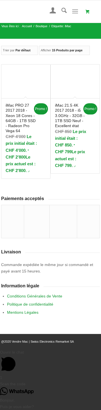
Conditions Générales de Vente (34, 296)
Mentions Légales (22, 312)
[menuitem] (50, 11)
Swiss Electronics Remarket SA (52, 341)
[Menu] (75, 11)
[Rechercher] (61, 11)
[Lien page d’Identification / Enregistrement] (50, 11)
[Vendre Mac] (40, 11)
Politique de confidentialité (30, 304)
